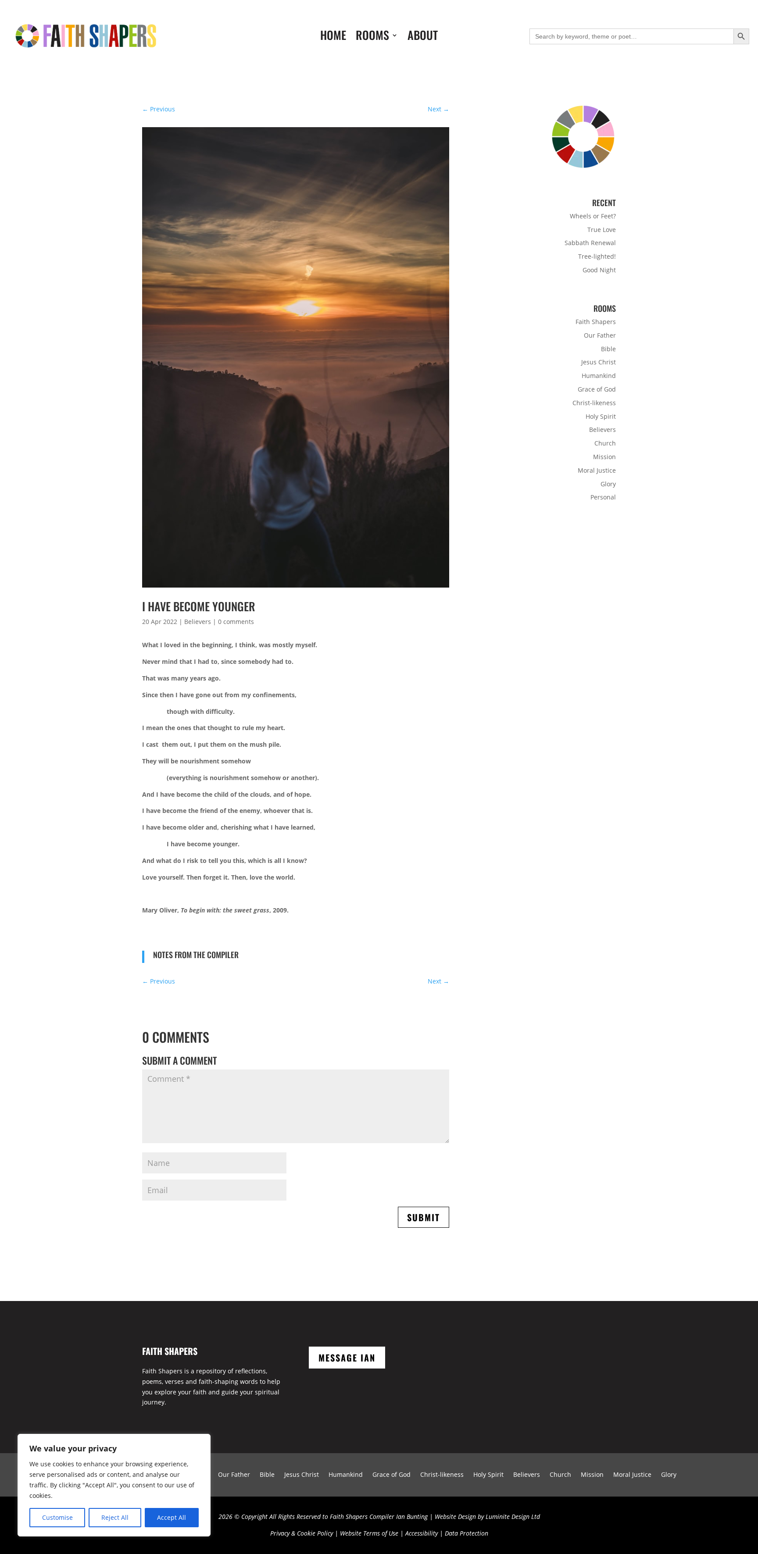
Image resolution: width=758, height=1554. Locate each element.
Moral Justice (597, 470)
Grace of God (597, 389)
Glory (608, 484)
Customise (57, 1517)
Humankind (599, 375)
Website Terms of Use (369, 1533)
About (423, 37)
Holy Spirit (601, 416)
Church (605, 443)
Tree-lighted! (597, 256)
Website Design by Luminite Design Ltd (487, 1516)
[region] (114, 1485)
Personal (603, 497)
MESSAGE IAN (346, 1357)
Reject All (115, 1517)
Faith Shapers (596, 321)
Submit (423, 1217)
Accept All (171, 1517)
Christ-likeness (594, 403)
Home (333, 37)
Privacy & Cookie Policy (301, 1533)
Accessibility (421, 1533)
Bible (608, 349)
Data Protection (466, 1533)
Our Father (600, 335)
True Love (601, 229)
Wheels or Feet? (593, 216)
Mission (604, 457)
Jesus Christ (598, 362)
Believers (197, 621)
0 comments (236, 621)
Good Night (599, 270)
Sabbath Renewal (590, 243)
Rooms (372, 37)
